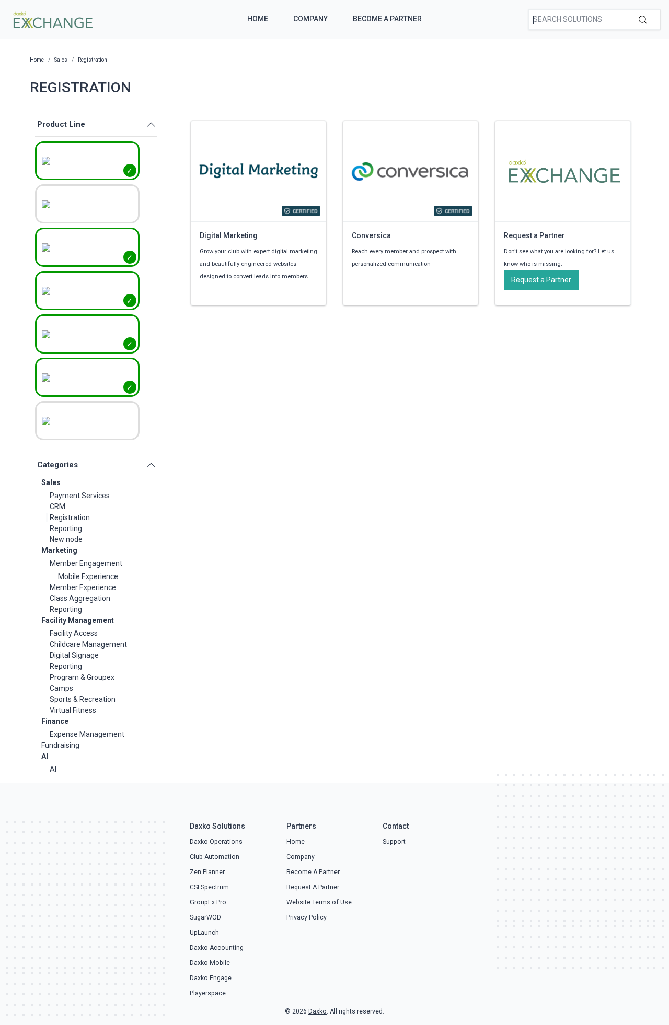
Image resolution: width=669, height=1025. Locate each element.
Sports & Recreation (83, 699)
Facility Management (77, 620)
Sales (51, 482)
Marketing (59, 550)
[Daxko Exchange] (52, 19)
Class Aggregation (80, 598)
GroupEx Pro (208, 902)
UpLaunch (204, 932)
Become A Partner (387, 19)
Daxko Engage (211, 978)
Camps (61, 688)
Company (310, 19)
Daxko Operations (216, 841)
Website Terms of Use (319, 902)
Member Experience (83, 587)
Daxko (317, 1011)
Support (394, 841)
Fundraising (60, 745)
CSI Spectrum (209, 887)
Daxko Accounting (217, 947)
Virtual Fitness (73, 710)
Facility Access (74, 633)
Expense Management (87, 734)
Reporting (66, 528)
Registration (70, 517)
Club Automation (214, 857)
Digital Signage (74, 655)
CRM (57, 506)
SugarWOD (205, 917)
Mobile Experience (88, 576)
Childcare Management (88, 644)
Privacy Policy (306, 917)
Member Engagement (86, 563)
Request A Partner (312, 887)
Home (257, 19)
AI (44, 756)
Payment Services (80, 495)
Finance (54, 721)
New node (66, 539)
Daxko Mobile (210, 963)
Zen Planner (207, 872)
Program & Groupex (82, 677)
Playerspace (208, 993)
